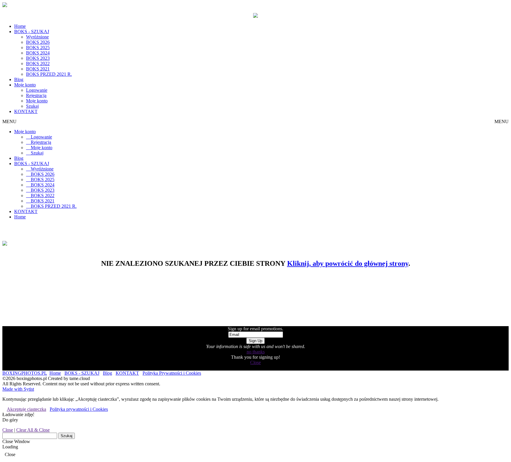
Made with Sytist (18, 389)
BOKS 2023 (38, 58)
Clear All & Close (33, 429)
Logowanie (36, 90)
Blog (18, 79)
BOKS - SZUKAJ (31, 31)
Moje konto (25, 84)
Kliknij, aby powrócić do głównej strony (347, 263)
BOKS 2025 (38, 47)
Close (255, 362)
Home (20, 26)
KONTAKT (26, 111)
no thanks (256, 351)
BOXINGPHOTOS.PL (24, 373)
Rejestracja (36, 95)
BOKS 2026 (38, 42)
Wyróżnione (37, 36)
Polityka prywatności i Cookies (79, 409)
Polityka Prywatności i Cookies (172, 373)
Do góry (10, 419)
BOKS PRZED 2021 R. (49, 74)
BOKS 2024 (38, 52)
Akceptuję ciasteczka (26, 409)
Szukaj (32, 106)
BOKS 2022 (38, 63)
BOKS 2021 (38, 68)
